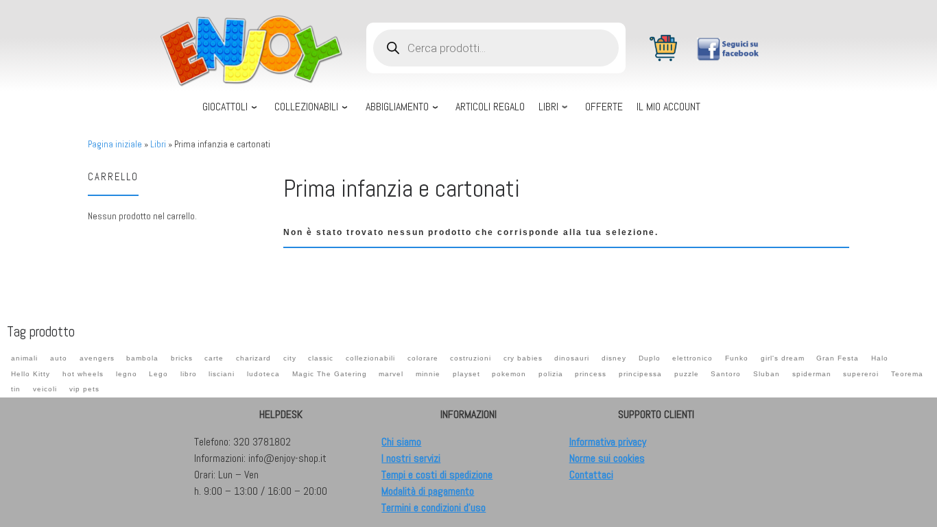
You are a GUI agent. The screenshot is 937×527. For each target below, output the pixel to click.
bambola (142, 358)
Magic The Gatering (329, 374)
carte (214, 358)
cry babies (523, 358)
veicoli (45, 389)
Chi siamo (401, 441)
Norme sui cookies (607, 458)
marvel (391, 374)
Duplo (650, 358)
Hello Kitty (30, 374)
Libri (158, 144)
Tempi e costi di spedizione (437, 474)
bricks (182, 358)
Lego (158, 374)
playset (466, 374)
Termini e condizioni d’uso (433, 507)
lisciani (222, 374)
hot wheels (83, 374)
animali (24, 358)
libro (188, 374)
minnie (428, 374)
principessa (640, 374)
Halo (879, 358)
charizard (253, 358)
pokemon (509, 374)
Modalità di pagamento (427, 491)
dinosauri (571, 358)
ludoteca (263, 374)
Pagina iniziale (115, 144)
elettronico (692, 358)
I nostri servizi (410, 458)
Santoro (726, 374)
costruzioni (470, 358)
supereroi (861, 374)
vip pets (84, 389)
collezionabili (370, 358)
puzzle (686, 374)
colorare (422, 358)
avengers (97, 358)
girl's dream (783, 358)
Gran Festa (837, 358)
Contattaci (591, 474)
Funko (736, 358)
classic (320, 358)
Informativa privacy (607, 441)
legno (126, 374)
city (289, 358)
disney (614, 358)
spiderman (811, 374)
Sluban (766, 374)
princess (590, 374)
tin (16, 389)
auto (58, 358)
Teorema (907, 374)
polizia (550, 374)
